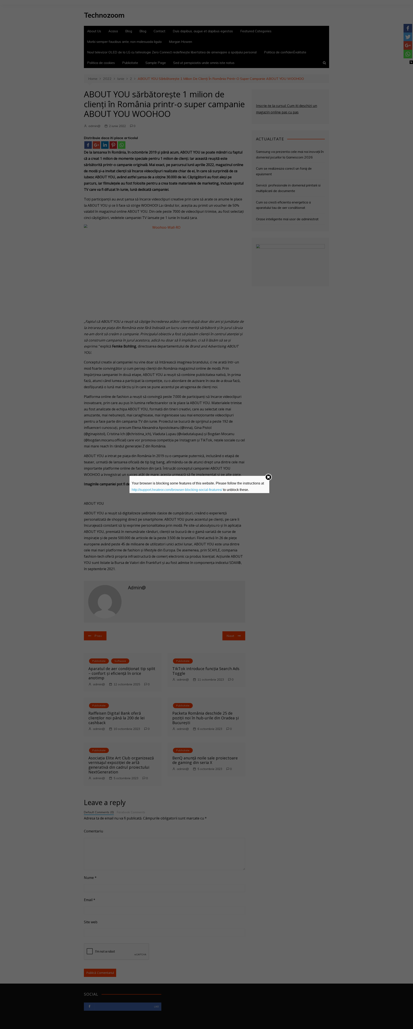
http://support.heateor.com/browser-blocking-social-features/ (177, 490)
